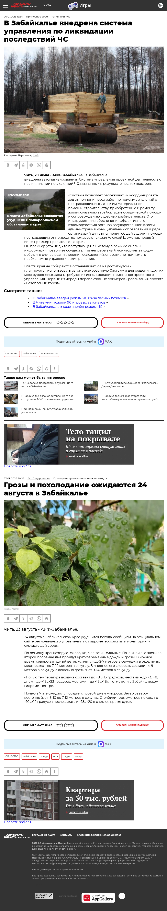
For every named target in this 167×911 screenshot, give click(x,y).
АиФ (35, 155)
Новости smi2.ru (17, 466)
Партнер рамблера (67, 896)
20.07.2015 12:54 (13, 16)
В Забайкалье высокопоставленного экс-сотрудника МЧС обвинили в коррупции (47, 397)
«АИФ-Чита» (12, 608)
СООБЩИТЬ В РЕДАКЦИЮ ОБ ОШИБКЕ (99, 835)
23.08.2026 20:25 (14, 478)
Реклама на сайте (43, 835)
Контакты (66, 835)
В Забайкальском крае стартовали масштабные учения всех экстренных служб (129, 397)
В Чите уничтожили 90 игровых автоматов (69, 302)
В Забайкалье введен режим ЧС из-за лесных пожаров (79, 298)
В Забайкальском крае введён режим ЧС (67, 307)
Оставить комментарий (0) (132, 322)
